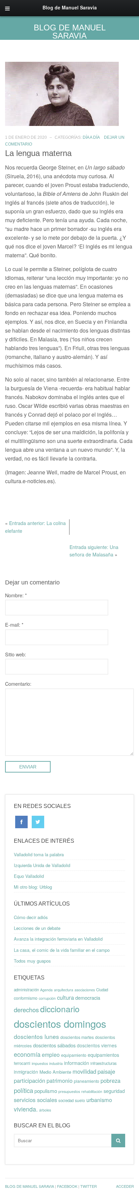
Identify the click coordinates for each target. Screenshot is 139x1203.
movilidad (84, 1071)
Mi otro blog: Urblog (33, 887)
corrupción (47, 998)
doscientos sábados (54, 1045)
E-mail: (14, 624)
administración (26, 989)
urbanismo (99, 1100)
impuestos (40, 1063)
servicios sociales (35, 1100)
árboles (45, 1110)
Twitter (88, 1186)
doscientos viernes (97, 1045)
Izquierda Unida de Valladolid (42, 865)
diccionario (60, 1009)
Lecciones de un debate (37, 928)
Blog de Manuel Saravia (70, 31)
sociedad (66, 1100)
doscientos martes (77, 1037)
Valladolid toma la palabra (39, 854)
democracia (87, 997)
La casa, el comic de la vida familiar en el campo (62, 950)
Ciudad (102, 989)
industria (56, 1063)
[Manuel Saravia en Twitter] (38, 821)
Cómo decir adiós (31, 917)
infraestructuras (103, 1063)
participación (29, 1080)
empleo (51, 1054)
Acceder (125, 1186)
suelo (80, 1100)
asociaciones (85, 989)
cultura (65, 997)
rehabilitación (91, 1091)
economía (27, 1054)
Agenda (46, 989)
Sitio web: (15, 654)
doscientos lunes (36, 1036)
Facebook (67, 1186)
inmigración (26, 1071)
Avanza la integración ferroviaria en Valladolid (58, 939)
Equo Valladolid (29, 876)
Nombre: (16, 595)
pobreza (110, 1080)
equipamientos (103, 1054)
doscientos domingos (60, 1023)
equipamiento (73, 1055)
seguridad (114, 1091)
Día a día (91, 137)
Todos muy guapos (32, 961)
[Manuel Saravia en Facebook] (21, 821)
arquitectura (63, 989)
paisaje (106, 1071)
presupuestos (69, 1091)
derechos (26, 1009)
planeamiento (86, 1081)
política (23, 1090)
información (76, 1063)
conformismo (25, 998)
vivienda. (26, 1109)
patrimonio (60, 1080)
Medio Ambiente (55, 1072)
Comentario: (18, 683)
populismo (45, 1090)
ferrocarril (22, 1063)
